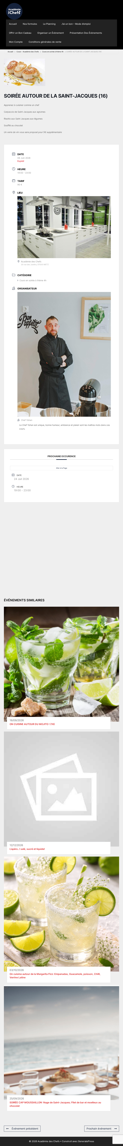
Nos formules (30, 23)
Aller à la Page (61, 468)
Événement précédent (25, 1128)
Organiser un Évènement (50, 32)
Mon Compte (16, 41)
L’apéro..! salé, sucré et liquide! (27, 848)
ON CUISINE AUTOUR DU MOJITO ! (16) (32, 724)
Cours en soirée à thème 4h (53, 52)
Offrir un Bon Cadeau (20, 32)
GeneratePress (86, 1141)
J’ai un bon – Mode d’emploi (76, 23)
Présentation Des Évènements (86, 32)
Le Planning (49, 23)
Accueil (13, 23)
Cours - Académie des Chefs (27, 52)
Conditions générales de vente (45, 41)
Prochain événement (99, 1128)
